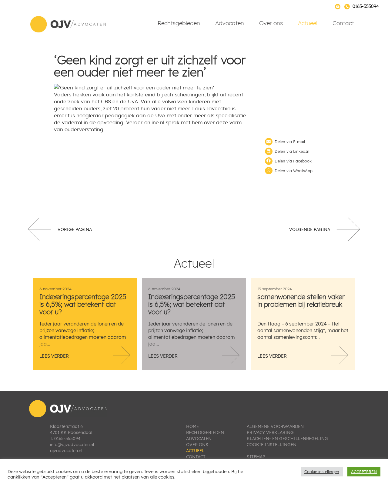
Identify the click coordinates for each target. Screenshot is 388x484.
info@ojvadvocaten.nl (72, 444)
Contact (343, 23)
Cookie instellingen (271, 444)
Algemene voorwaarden (275, 426)
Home (192, 426)
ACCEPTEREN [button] (364, 471)
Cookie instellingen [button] (321, 471)
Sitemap (256, 456)
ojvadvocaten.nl (66, 450)
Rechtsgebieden (179, 23)
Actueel (307, 23)
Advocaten (229, 23)
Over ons (271, 23)
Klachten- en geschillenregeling (287, 438)
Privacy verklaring (270, 432)
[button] (299, 141)
